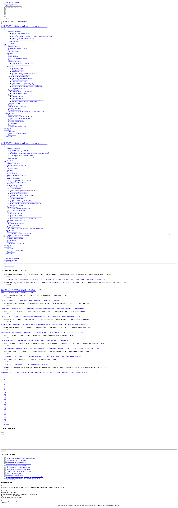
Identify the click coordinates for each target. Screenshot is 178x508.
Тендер (10, 95)
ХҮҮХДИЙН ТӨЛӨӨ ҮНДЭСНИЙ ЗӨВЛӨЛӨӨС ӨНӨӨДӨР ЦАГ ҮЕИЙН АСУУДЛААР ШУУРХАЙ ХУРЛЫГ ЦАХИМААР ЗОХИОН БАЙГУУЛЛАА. (51, 372)
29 (5, 422)
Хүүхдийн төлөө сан (14, 110)
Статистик (11, 131)
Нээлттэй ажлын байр (19, 81)
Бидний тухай (8, 30)
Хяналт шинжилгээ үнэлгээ (17, 106)
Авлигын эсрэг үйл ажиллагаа (17, 103)
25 (5, 415)
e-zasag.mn (7, 128)
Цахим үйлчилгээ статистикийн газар (24, 40)
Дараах (6, 424)
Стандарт (11, 125)
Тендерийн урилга (18, 98)
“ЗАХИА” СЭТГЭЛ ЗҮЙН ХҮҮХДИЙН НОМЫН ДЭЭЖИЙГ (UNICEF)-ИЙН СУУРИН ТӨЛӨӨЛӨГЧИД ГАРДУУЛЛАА (40, 316)
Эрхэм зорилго (13, 41)
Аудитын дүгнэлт (17, 71)
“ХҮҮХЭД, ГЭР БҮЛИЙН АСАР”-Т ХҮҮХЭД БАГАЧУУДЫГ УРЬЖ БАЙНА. (26, 364)
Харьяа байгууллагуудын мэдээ (18, 48)
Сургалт (10, 60)
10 (5, 390)
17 (5, 402)
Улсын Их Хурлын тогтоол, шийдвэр (20, 116)
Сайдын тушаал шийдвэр (16, 120)
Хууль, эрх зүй (9, 113)
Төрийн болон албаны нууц (17, 126)
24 (5, 414)
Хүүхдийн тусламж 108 (11, 2)
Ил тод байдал (9, 66)
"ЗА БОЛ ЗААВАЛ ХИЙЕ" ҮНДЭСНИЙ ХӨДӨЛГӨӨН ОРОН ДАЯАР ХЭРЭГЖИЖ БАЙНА (31, 300)
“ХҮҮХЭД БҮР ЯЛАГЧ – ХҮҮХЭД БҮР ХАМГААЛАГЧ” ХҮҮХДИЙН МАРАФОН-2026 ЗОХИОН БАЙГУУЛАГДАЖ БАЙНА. (42, 356)
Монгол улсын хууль (14, 115)
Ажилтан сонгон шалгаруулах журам (23, 78)
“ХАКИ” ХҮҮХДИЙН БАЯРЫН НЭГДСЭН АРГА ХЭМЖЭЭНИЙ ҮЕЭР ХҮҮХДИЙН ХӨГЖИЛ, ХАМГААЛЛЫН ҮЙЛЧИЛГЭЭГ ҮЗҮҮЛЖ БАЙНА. (50, 348)
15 (5, 399)
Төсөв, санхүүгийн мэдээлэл (21, 75)
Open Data (7, 130)
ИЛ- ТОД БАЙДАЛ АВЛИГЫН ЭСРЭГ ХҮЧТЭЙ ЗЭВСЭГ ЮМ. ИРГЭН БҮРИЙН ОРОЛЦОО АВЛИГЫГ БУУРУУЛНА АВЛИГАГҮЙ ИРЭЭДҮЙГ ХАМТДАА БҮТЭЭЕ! (21, 290)
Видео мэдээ (12, 50)
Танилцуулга (12, 55)
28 (5, 420)
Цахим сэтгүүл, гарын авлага (17, 58)
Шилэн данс (8, 5)
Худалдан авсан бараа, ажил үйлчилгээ (24, 73)
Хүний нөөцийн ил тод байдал (18, 76)
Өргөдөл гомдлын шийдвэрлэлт (22, 91)
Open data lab (12, 135)
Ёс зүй (10, 105)
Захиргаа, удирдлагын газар (20, 33)
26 (5, 417)
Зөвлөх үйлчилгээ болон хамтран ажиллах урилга (27, 100)
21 (5, 409)
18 (5, 404)
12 (5, 394)
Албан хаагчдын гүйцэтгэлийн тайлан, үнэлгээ (27, 85)
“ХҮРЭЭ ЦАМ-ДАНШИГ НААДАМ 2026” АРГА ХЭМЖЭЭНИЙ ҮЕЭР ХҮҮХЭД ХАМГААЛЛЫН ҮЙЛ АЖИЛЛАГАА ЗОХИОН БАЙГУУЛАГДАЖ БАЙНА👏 (53, 279)
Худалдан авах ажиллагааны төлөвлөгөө (24, 101)
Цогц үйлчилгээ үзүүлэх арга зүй (22, 63)
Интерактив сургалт (14, 61)
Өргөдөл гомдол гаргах (19, 93)
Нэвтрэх (7, 18)
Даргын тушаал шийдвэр (16, 121)
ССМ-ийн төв (8, 53)
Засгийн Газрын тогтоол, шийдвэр (19, 118)
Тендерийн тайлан (18, 96)
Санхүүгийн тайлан (18, 70)
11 (5, 392)
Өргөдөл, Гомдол (13, 90)
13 (5, 395)
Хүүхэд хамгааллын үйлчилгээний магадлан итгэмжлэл (26, 111)
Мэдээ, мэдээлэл (9, 45)
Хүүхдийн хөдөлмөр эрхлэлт (21, 65)
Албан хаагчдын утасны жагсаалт (22, 83)
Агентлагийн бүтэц (14, 31)
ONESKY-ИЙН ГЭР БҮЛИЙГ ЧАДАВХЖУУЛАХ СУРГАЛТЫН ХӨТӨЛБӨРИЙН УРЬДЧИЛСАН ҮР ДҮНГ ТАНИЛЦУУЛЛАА (42, 308)
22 (5, 410)
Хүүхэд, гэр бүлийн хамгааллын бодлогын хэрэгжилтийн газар (32, 36)
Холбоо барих (8, 136)
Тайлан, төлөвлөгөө (14, 108)
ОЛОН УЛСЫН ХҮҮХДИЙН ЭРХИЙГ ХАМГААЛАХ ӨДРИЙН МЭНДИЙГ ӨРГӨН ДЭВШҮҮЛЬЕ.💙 (34, 340)
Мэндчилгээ (12, 43)
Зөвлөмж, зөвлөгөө (14, 51)
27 (5, 419)
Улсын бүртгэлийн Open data (17, 133)
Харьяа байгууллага (10, 4)
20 (5, 407)
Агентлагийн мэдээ (14, 46)
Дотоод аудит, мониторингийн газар (23, 38)
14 (5, 397)
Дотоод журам (12, 123)
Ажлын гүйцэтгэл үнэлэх (20, 80)
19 (5, 405)
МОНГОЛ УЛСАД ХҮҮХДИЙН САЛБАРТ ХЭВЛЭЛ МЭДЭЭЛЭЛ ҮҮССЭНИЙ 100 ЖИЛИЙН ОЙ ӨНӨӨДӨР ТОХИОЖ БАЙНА (43, 324)
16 (5, 400)
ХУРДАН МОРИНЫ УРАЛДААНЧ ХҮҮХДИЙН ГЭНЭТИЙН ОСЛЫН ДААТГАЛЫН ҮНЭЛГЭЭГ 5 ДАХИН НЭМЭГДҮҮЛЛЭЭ (43, 332)
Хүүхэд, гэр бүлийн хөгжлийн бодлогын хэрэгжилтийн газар (31, 35)
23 (5, 412)
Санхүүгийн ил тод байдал (16, 68)
